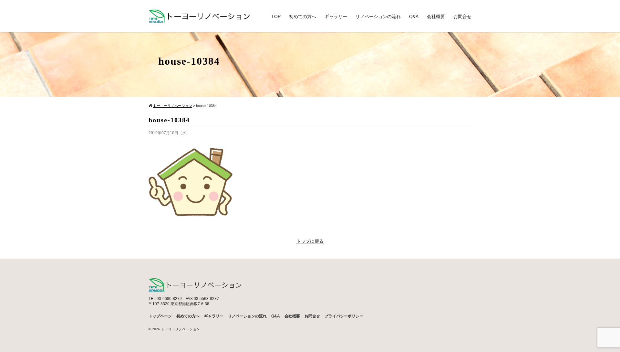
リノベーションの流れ (378, 16)
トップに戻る (310, 241)
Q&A (413, 16)
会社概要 (436, 16)
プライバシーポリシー (344, 316)
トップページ (160, 316)
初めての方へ (302, 16)
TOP (276, 16)
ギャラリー (336, 16)
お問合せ (462, 16)
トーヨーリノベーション (180, 329)
